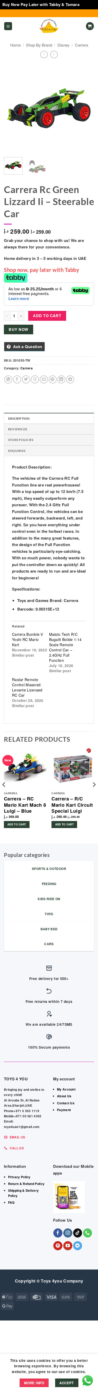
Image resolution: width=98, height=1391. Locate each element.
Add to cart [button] (16, 824)
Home (15, 45)
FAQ (11, 1202)
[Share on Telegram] (70, 379)
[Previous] (12, 108)
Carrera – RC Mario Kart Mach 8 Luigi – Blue (25, 805)
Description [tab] (19, 418)
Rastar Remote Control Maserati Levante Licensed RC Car (27, 687)
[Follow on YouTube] (67, 1245)
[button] (8, 26)
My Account (66, 1089)
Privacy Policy (19, 1177)
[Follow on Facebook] (57, 1233)
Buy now (18, 329)
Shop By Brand (39, 45)
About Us (64, 1096)
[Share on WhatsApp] (8, 379)
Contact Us (65, 1103)
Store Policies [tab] (20, 440)
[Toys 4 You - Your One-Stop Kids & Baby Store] (49, 26)
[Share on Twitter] (26, 379)
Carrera (81, 45)
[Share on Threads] (35, 379)
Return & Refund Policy (26, 1183)
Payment (64, 1109)
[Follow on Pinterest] (57, 1245)
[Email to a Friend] (44, 379)
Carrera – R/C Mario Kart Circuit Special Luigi (72, 805)
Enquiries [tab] (16, 451)
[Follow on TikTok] (77, 1233)
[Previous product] (54, 54)
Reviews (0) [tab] (17, 429)
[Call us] (87, 1233)
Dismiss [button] (88, 4)
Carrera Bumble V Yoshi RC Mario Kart (27, 639)
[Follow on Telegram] (77, 1245)
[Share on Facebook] (17, 379)
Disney (63, 45)
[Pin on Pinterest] (53, 379)
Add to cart (47, 315)
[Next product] (44, 54)
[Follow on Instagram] (67, 1233)
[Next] (85, 108)
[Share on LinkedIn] (61, 379)
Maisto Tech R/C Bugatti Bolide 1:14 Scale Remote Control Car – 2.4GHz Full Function (65, 647)
